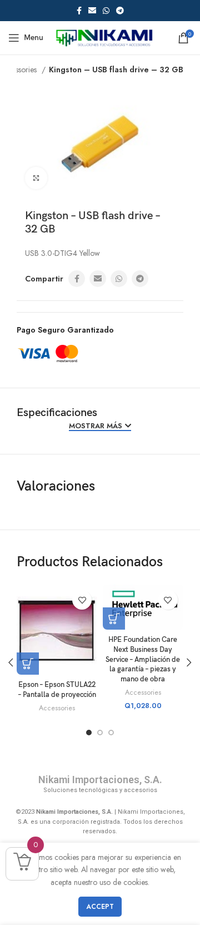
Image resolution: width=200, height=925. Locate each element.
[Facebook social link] (79, 10)
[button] (114, 618)
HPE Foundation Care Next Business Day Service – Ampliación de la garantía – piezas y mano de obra (143, 660)
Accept (100, 907)
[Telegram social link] (120, 10)
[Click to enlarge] (36, 178)
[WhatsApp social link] (106, 10)
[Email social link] (92, 10)
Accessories (57, 708)
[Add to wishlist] (82, 600)
